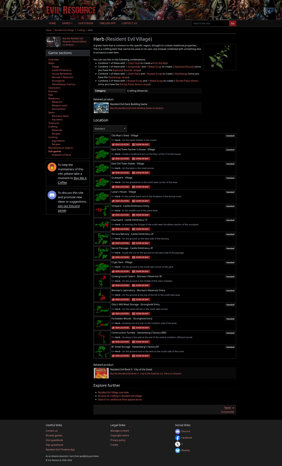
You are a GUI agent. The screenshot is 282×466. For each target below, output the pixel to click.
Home (52, 23)
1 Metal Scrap (154, 66)
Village (55, 66)
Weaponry (54, 98)
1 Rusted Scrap (153, 73)
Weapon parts (60, 105)
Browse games (54, 435)
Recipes (56, 133)
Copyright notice (119, 435)
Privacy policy (117, 440)
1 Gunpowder (133, 66)
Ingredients (58, 140)
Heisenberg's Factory (63, 84)
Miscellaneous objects (60, 147)
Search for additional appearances (120, 399)
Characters (54, 87)
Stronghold (58, 80)
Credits (114, 444)
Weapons (57, 102)
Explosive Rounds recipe (126, 70)
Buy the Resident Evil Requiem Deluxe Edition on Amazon (75, 41)
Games (66, 23)
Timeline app (107, 23)
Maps (51, 63)
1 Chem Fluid (133, 63)
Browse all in (120, 395)
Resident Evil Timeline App (60, 449)
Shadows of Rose (61, 154)
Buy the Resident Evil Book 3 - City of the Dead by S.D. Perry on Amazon (145, 373)
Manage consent (119, 430)
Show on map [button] (142, 144)
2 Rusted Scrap (134, 80)
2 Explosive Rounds (183, 66)
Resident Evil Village (64, 30)
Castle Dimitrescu (61, 70)
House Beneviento (62, 73)
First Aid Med (160, 63)
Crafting (81, 30)
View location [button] (122, 144)
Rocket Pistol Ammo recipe (135, 84)
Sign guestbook (54, 444)
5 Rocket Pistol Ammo (186, 80)
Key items (57, 119)
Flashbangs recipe (118, 77)
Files (50, 94)
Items (51, 112)
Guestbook (85, 23)
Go (232, 23)
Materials (57, 130)
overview (113, 392)
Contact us (129, 23)
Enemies (53, 91)
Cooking (53, 137)
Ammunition (59, 109)
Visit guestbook (54, 440)
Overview (53, 59)
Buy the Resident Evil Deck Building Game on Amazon (137, 108)
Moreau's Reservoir (63, 77)
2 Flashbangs (180, 73)
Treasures (53, 123)
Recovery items (60, 116)
